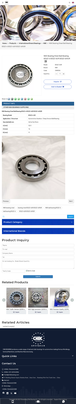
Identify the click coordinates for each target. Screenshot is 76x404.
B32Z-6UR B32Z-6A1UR (27, 211)
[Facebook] (3, 393)
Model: (46, 65)
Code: (45, 70)
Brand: (46, 68)
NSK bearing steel (8, 208)
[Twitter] (11, 393)
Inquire (56, 82)
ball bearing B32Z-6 (9, 211)
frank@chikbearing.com (11, 375)
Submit (38, 276)
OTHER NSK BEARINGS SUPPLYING (16, 107)
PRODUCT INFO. (9, 103)
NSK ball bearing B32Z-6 (53, 208)
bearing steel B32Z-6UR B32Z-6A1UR (30, 208)
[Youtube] (15, 393)
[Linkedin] (7, 393)
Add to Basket (56, 87)
